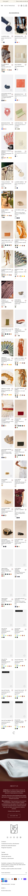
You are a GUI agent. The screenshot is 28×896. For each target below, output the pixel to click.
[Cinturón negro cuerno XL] (21, 498)
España (3, 888)
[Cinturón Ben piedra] (7, 498)
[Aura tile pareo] (21, 347)
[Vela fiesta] (21, 140)
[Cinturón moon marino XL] (7, 83)
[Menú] (2, 5)
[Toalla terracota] (21, 318)
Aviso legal (13, 884)
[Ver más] (14, 732)
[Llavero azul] (7, 25)
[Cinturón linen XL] (21, 200)
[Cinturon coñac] (7, 469)
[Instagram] (14, 837)
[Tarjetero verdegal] (21, 439)
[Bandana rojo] (21, 83)
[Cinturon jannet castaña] (21, 558)
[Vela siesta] (21, 54)
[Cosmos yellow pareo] (7, 259)
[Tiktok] (17, 837)
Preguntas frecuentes (6, 847)
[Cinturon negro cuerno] (7, 529)
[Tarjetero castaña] (7, 588)
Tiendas (3, 852)
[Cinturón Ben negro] (21, 529)
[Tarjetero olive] (7, 318)
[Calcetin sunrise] (7, 649)
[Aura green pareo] (7, 200)
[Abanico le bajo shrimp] (7, 140)
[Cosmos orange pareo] (21, 230)
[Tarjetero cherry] (21, 409)
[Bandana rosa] (7, 112)
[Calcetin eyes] (21, 649)
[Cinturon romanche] (21, 290)
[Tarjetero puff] (7, 230)
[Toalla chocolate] (7, 290)
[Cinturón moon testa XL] (21, 588)
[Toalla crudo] (7, 171)
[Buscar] (24, 5)
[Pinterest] (20, 837)
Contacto (3, 841)
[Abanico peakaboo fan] (7, 347)
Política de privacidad (5, 884)
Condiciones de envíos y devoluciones (10, 843)
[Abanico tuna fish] (21, 259)
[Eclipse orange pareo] (21, 378)
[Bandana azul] (21, 25)
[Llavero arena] (21, 171)
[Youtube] (11, 837)
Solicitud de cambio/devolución (8, 845)
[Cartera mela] (21, 112)
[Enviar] (26, 872)
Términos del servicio (6, 856)
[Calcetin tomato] (7, 618)
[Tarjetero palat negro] (7, 558)
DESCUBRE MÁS (14, 815)
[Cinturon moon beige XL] (7, 439)
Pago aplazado (4, 854)
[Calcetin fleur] (21, 679)
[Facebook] (7, 837)
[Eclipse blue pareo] (7, 54)
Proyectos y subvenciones (7, 858)
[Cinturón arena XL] (21, 469)
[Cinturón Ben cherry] (7, 409)
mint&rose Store (8, 890)
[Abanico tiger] (7, 378)
